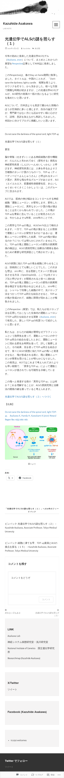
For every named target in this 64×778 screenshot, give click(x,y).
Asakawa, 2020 (14, 60)
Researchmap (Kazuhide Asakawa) (24, 658)
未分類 (37, 48)
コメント (46, 599)
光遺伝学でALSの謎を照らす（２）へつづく (28, 397)
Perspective (17, 63)
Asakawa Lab (14, 636)
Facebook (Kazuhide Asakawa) (27, 712)
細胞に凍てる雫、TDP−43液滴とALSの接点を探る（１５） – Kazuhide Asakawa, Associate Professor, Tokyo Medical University (31, 547)
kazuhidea (26, 48)
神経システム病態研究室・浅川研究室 (28, 642)
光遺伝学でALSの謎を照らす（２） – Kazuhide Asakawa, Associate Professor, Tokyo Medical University (31, 528)
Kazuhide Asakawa (17, 23)
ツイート (12, 689)
